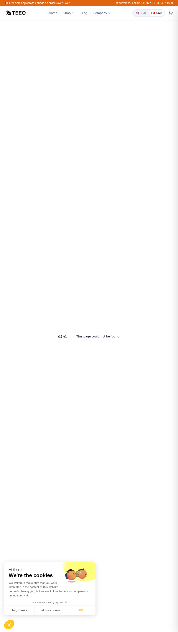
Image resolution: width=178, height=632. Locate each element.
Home (53, 13)
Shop (67, 13)
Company (100, 13)
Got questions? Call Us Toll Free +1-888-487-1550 (143, 3)
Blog (84, 13)
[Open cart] (171, 13)
